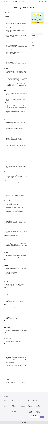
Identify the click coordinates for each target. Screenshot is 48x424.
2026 (31, 27)
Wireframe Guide (30, 404)
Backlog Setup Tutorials (23, 407)
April (32, 42)
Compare (21, 405)
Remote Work (13, 407)
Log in (40, 1)
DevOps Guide (30, 406)
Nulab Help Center (22, 400)
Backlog (5, 400)
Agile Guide (29, 405)
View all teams (14, 411)
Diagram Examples (22, 406)
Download (5, 407)
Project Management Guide (31, 400)
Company (37, 400)
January (33, 46)
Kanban (13, 405)
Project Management (14, 400)
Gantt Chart (13, 406)
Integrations (5, 406)
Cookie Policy (37, 411)
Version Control (14, 404)
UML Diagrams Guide (30, 410)
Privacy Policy (37, 410)
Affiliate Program (38, 406)
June (32, 39)
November (33, 32)
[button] (42, 396)
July (32, 38)
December (33, 31)
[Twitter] (8, 417)
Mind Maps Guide (30, 411)
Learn (21, 404)
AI (11, 1)
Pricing (5, 404)
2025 (31, 29)
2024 (31, 48)
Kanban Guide (30, 407)
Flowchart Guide (30, 412)
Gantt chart (7, 376)
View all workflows (14, 410)
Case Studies (5, 405)
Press (36, 404)
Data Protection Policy (38, 407)
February (33, 45)
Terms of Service (38, 412)
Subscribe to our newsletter (34, 415)
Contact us (37, 405)
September (33, 35)
